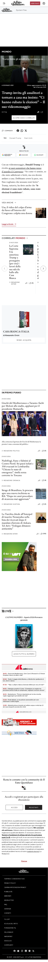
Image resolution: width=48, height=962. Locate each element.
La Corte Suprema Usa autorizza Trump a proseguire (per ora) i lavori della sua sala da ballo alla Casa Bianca (14, 262)
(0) (32, 283)
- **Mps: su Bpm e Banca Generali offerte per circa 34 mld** (23, 685)
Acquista (24, 340)
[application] (24, 69)
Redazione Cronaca (11, 480)
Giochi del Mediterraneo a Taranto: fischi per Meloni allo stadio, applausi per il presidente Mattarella (23, 406)
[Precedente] (4, 268)
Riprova (24, 861)
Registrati (33, 807)
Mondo (6, 51)
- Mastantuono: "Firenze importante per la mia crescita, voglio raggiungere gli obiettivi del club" (22, 695)
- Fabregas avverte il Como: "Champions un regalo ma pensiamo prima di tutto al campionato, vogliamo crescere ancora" (24, 689)
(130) (44, 533)
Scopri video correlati (24, 118)
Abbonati (35, 3)
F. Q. (4, 112)
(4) (45, 480)
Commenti (9, 131)
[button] (23, 68)
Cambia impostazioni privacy (15, 887)
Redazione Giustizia (11, 504)
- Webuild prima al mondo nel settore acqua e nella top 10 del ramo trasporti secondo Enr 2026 (23, 706)
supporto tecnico (33, 851)
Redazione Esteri (14, 283)
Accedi (14, 807)
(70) (44, 112)
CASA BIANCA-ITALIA (16, 331)
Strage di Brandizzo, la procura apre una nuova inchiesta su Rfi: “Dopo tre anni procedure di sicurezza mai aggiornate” (17, 494)
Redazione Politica (10, 451)
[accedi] (44, 3)
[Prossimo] (43, 268)
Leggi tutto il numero (23, 654)
